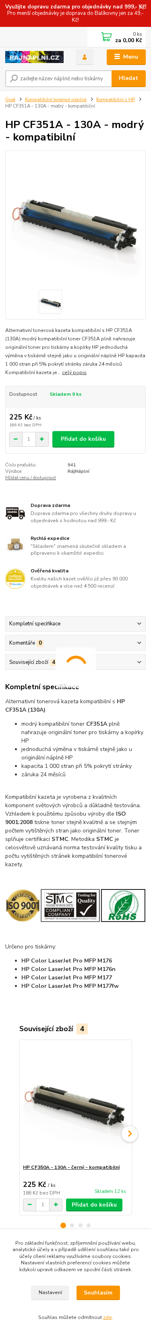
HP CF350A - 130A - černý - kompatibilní (71, 1167)
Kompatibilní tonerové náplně (56, 100)
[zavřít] (140, 8)
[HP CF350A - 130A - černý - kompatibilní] (75, 1102)
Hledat (128, 78)
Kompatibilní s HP (115, 100)
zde (107, 1317)
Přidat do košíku (83, 439)
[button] (63, 1225)
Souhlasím (98, 1292)
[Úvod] (34, 57)
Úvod (10, 100)
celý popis (74, 372)
